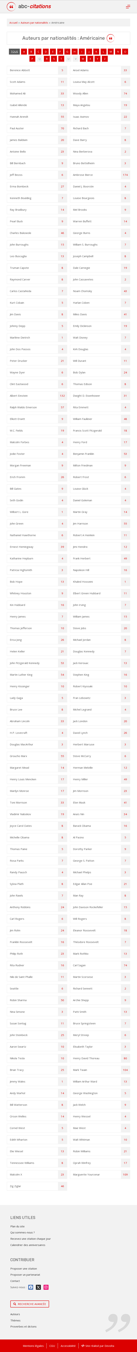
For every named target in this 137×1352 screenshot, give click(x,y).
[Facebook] (30, 1287)
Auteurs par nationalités (34, 22)
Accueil (13, 22)
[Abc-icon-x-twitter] (38, 1287)
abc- (34, 6)
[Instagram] (46, 1287)
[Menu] (128, 6)
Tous (14, 51)
